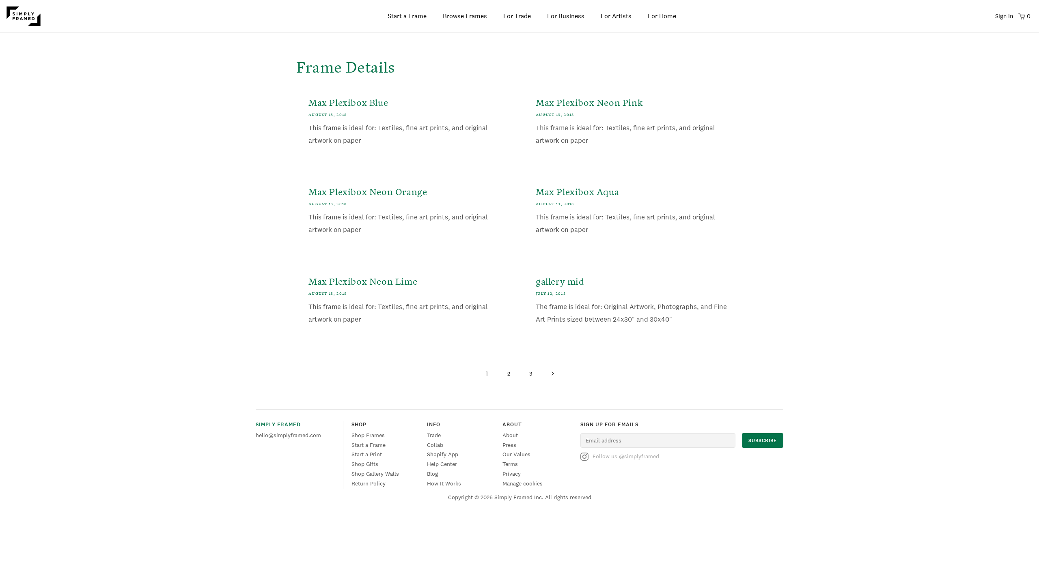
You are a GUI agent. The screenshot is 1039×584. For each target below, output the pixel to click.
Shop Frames (368, 435)
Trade (434, 435)
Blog (432, 473)
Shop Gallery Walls (375, 473)
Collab (435, 445)
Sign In (1004, 16)
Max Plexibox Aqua (577, 191)
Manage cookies (522, 483)
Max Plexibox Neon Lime (362, 280)
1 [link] (486, 373)
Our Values (516, 454)
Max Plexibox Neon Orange (367, 191)
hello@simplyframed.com (288, 435)
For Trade (517, 16)
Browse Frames (465, 16)
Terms (510, 464)
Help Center (442, 464)
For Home (662, 16)
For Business (565, 16)
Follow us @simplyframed (626, 456)
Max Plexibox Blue (348, 101)
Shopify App (442, 454)
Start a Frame (407, 16)
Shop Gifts (364, 464)
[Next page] (552, 373)
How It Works (444, 483)
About (510, 435)
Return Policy (368, 483)
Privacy (511, 473)
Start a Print (366, 454)
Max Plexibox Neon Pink (589, 101)
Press (509, 445)
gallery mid (560, 280)
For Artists (616, 16)
